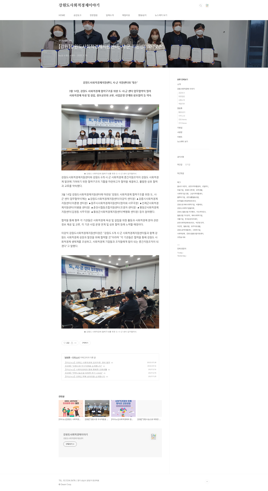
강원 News (183, 119)
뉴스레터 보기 (161, 15)
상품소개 (182, 100)
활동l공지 (142, 15)
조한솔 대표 (181, 237)
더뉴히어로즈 (201, 212)
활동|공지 (182, 112)
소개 (179, 84)
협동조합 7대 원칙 (183, 215)
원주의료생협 (195, 226)
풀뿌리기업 (181, 197)
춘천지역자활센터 (194, 186)
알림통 (67, 357)
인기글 (187, 164)
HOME (62, 15)
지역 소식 (76, 357)
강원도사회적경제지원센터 (73, 438)
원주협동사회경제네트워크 (186, 201)
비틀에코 (199, 205)
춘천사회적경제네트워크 (185, 223)
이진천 (179, 226)
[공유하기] (72, 343)
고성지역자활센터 (196, 194)
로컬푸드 (205, 186)
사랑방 (179, 132)
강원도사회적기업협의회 (185, 208)
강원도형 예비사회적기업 (186, 205)
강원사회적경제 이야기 (186, 89)
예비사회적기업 (197, 215)
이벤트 (179, 137)
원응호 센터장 (190, 190)
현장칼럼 (94, 15)
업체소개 (110, 15)
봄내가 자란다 (182, 186)
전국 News (183, 123)
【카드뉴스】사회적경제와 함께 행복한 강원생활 (85, 369)
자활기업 (180, 219)
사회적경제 (181, 234)
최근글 (179, 164)
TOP (207, 481)
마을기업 (180, 190)
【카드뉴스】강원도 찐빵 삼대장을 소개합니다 (84, 376)
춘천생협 (199, 190)
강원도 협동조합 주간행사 (186, 212)
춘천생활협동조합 (192, 197)
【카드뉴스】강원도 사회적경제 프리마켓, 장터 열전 (87, 362)
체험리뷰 (126, 15)
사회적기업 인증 (182, 194)
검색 (201, 5)
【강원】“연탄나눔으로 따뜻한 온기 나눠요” (83, 373)
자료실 (179, 128)
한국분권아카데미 (191, 219)
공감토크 (77, 15)
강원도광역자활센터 (184, 230)
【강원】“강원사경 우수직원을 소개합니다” (83, 366)
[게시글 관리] (75, 343)
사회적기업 (196, 230)
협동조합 (186, 226)
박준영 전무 (200, 223)
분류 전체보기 (182, 79)
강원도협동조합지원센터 (194, 234)
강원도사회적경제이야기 (79, 5)
